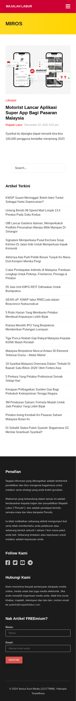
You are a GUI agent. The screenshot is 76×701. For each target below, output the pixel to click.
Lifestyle (11, 100)
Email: (9, 642)
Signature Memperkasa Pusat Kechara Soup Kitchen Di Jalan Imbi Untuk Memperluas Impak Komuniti (37, 244)
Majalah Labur (19, 6)
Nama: (9, 627)
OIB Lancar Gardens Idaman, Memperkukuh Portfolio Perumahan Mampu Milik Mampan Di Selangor (36, 227)
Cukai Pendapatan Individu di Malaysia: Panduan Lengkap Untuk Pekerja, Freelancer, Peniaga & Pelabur (38, 274)
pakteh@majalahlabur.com (24, 604)
